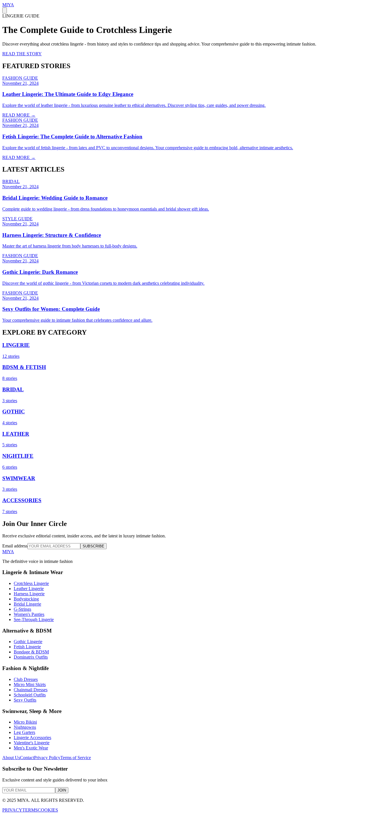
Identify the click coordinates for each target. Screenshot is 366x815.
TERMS (30, 810)
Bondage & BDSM (31, 651)
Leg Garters (24, 732)
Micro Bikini (25, 722)
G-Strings (22, 609)
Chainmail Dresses (30, 689)
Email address (14, 545)
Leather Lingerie (29, 588)
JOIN (61, 790)
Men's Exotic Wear (31, 747)
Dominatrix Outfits (31, 657)
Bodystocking (26, 598)
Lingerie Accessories (32, 737)
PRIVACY (12, 810)
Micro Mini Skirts (30, 684)
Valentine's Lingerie (31, 742)
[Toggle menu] (4, 10)
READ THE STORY (22, 53)
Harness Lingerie (29, 593)
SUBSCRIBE (93, 546)
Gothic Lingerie (28, 641)
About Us (11, 757)
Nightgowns (25, 727)
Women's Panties (29, 614)
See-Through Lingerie (34, 619)
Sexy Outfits (25, 700)
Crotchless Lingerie (31, 583)
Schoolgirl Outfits (30, 694)
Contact (27, 757)
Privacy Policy (47, 757)
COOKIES (48, 810)
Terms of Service (75, 757)
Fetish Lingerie (27, 646)
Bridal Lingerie (27, 604)
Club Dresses (26, 679)
